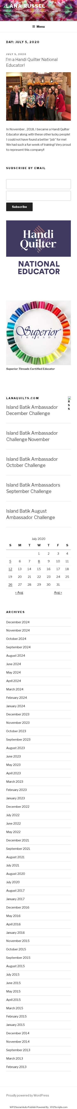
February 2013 (16, 1067)
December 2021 (17, 840)
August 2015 (15, 966)
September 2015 (18, 958)
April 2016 (13, 924)
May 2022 (13, 832)
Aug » (58, 592)
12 (10, 569)
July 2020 (13, 882)
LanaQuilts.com (22, 398)
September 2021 (18, 849)
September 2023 (18, 739)
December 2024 (18, 622)
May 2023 (13, 765)
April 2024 (13, 681)
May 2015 (13, 991)
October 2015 (16, 949)
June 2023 (13, 756)
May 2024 (13, 672)
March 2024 (14, 689)
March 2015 (14, 1008)
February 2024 (16, 698)
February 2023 (16, 790)
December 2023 (17, 714)
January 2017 (15, 899)
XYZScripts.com (59, 1107)
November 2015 (18, 941)
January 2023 (15, 798)
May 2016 (13, 916)
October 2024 (16, 639)
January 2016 (15, 933)
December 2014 (17, 1033)
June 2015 (13, 983)
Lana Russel (26, 6)
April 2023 (13, 773)
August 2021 (15, 857)
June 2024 (13, 664)
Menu (41, 26)
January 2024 (15, 706)
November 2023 (18, 723)
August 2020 (15, 874)
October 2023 (16, 731)
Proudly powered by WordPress (27, 1095)
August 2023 (15, 748)
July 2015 (13, 974)
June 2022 (13, 823)
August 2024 (15, 656)
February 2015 (16, 1016)
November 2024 (18, 630)
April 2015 (13, 1000)
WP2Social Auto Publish (23, 1107)
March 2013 (14, 1058)
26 (10, 585)
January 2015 (15, 1025)
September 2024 (18, 647)
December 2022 (17, 807)
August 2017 (15, 890)
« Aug (19, 592)
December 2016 (17, 907)
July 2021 (12, 865)
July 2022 (13, 815)
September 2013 (18, 1050)
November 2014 (18, 1042)
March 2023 (14, 782)
